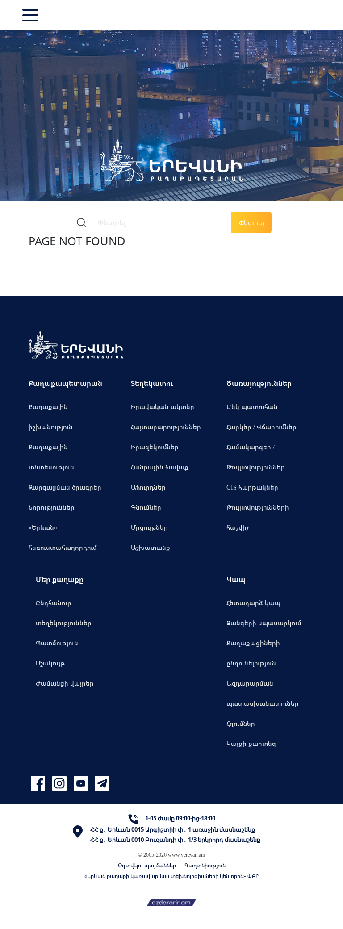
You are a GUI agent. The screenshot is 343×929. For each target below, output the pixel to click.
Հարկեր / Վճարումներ (261, 427)
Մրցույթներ (149, 527)
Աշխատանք (150, 547)
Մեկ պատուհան (252, 406)
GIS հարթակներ (252, 487)
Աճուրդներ (148, 487)
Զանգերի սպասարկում (263, 623)
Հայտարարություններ (166, 427)
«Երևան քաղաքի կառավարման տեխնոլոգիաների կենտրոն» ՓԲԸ (171, 876)
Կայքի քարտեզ (251, 743)
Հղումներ (240, 723)
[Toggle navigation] (31, 15)
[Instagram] (60, 783)
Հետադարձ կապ (253, 602)
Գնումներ (146, 507)
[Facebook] (39, 783)
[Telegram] (101, 783)
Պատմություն (57, 643)
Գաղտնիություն (205, 865)
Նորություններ (52, 507)
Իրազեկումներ (155, 447)
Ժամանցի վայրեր (65, 683)
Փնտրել (251, 222)
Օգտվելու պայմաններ (147, 865)
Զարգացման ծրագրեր (65, 487)
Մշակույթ (50, 663)
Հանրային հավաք (159, 467)
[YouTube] (82, 783)
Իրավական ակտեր (162, 406)
